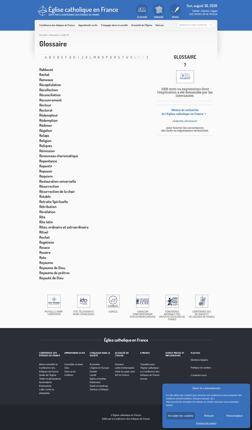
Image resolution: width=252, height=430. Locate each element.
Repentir (45, 165)
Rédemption (48, 120)
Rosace (44, 247)
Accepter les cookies (180, 415)
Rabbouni (46, 69)
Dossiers (119, 364)
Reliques (45, 145)
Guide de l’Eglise (47, 375)
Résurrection (49, 186)
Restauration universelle (57, 181)
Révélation (47, 211)
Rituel (43, 232)
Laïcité (93, 375)
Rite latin (46, 221)
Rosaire (45, 252)
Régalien (45, 130)
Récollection (48, 89)
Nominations (45, 382)
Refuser (209, 415)
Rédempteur (48, 115)
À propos (145, 353)
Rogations (46, 242)
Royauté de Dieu (51, 277)
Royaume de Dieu (52, 267)
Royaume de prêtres (54, 272)
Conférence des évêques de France (57, 25)
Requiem (46, 176)
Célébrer (68, 375)
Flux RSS (195, 353)
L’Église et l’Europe (99, 368)
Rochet (44, 237)
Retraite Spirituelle (53, 201)
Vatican (160, 25)
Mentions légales (199, 360)
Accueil (43, 35)
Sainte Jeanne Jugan (204, 10)
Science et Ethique (99, 389)
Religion (45, 140)
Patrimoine (95, 382)
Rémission (47, 150)
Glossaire (54, 35)
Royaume (46, 262)
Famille (93, 371)
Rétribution (47, 206)
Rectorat (45, 110)
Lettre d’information (124, 368)
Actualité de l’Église (141, 25)
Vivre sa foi (69, 371)
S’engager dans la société (114, 25)
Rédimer (45, 125)
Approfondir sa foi (87, 25)
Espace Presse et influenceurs (174, 354)
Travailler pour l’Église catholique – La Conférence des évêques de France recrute (150, 371)
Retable (45, 196)
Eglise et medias (98, 379)
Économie (95, 364)
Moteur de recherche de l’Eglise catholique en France (182, 112)
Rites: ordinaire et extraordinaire (64, 227)
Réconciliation (50, 94)
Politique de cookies (206, 423)
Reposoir (46, 171)
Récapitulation (50, 84)
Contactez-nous (199, 375)
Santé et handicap (99, 386)
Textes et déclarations (50, 379)
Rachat (44, 74)
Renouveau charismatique (58, 155)
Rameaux (46, 79)
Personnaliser (234, 415)
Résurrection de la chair (57, 191)
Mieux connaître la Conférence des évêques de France (48, 368)
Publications (45, 386)
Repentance (48, 160)
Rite (42, 216)
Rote (42, 257)
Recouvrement (50, 100)
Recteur (45, 105)
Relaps (44, 135)
